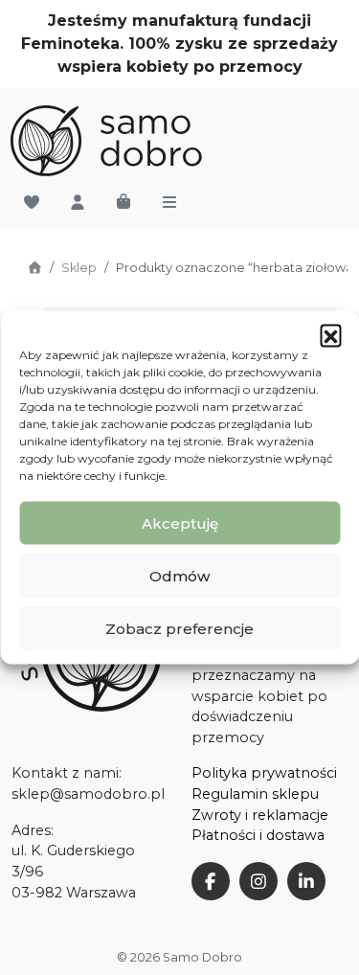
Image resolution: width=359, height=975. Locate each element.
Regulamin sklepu (255, 794)
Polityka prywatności (264, 773)
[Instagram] (258, 881)
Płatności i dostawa (258, 835)
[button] (330, 335)
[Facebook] (210, 881)
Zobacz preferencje (179, 628)
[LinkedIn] (306, 881)
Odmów (179, 575)
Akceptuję (180, 522)
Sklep (79, 268)
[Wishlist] (32, 203)
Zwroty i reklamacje (259, 815)
